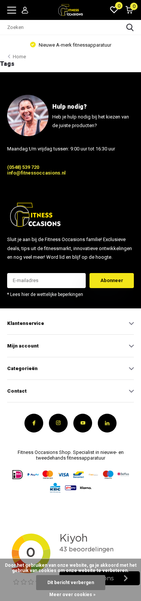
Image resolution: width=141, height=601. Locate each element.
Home (19, 56)
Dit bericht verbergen (70, 582)
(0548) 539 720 (23, 167)
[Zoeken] (130, 27)
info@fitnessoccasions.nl (36, 173)
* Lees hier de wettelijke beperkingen (45, 294)
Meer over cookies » (72, 594)
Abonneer (111, 280)
